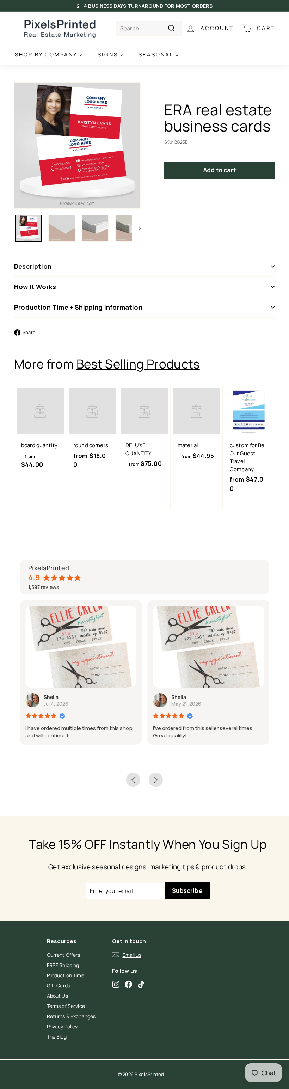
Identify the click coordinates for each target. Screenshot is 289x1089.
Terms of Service (66, 1006)
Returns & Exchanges (71, 1016)
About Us (57, 995)
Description (32, 266)
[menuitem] (48, 55)
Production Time (65, 975)
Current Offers (63, 954)
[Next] (136, 228)
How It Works (35, 286)
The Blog (57, 1036)
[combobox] (149, 28)
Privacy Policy (62, 1026)
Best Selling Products (138, 363)
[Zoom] (77, 145)
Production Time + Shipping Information (78, 307)
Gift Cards (58, 985)
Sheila (51, 697)
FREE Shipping (63, 965)
